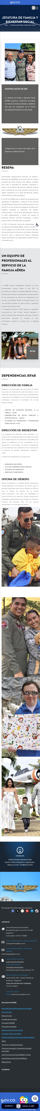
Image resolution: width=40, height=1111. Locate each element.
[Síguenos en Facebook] (12, 911)
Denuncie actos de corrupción (12, 1030)
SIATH (4, 1041)
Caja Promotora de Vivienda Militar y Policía (16, 1055)
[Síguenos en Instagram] (22, 911)
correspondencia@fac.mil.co (15, 943)
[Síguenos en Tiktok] (36, 911)
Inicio (6, 25)
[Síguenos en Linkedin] (32, 911)
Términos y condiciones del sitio (12, 1045)
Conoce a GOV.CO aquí (28, 1109)
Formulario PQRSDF (8, 1023)
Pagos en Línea (7, 1016)
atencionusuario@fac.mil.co (20, 994)
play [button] (18, 1106)
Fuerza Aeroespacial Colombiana (21, 908)
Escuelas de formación (9, 1019)
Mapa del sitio (6, 1062)
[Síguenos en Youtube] (27, 911)
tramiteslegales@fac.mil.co (11, 954)
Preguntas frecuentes (9, 1026)
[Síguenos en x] (17, 911)
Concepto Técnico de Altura (11, 1034)
